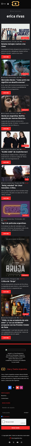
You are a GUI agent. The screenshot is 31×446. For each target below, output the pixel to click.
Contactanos (4, 398)
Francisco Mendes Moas (8, 183)
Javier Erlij (5, 77)
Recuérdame (5, 416)
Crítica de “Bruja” (8, 281)
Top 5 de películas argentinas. (13, 223)
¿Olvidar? (26, 412)
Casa (12, 11)
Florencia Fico (6, 279)
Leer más (6, 57)
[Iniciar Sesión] (8, 4)
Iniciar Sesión (15, 428)
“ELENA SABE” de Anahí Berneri (14, 152)
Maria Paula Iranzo (7, 41)
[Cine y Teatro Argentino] (15, 3)
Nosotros (3, 395)
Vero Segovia (6, 113)
